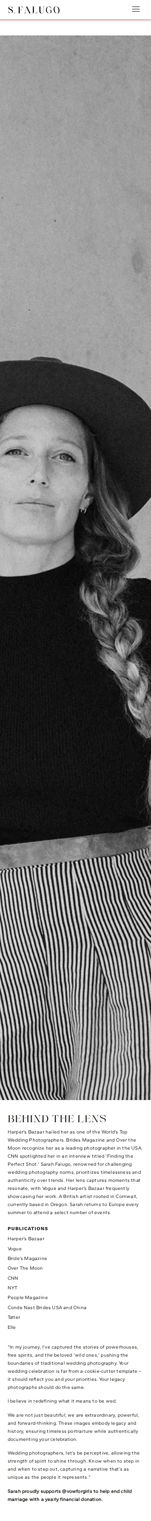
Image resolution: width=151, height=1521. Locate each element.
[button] (136, 10)
